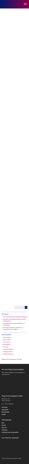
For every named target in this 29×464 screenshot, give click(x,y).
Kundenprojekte (22, 73)
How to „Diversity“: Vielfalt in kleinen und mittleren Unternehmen (14, 229)
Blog (3, 422)
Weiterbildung (6, 344)
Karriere (11, 189)
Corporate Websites (8, 349)
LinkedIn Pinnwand (8, 354)
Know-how (24, 244)
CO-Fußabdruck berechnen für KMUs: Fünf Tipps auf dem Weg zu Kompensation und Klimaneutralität (14, 115)
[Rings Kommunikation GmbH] (8, 4)
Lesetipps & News (8, 351)
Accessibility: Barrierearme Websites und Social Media (14, 324)
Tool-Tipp (5, 347)
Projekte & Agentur (13, 69)
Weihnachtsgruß (12, 75)
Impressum (4, 407)
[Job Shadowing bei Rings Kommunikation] (14, 267)
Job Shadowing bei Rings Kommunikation (11, 284)
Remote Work (5, 75)
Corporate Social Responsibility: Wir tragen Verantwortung (14, 320)
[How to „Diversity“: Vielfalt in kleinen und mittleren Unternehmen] (14, 212)
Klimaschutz (8, 73)
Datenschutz (5, 409)
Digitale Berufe (12, 298)
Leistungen (5, 430)
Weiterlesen (7, 79)
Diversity (21, 187)
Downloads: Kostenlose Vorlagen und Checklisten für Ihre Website (13, 328)
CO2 (5, 130)
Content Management (9, 296)
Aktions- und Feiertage (9, 243)
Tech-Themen (6, 342)
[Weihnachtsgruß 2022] (14, 39)
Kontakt (4, 414)
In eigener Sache (17, 244)
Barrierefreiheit (5, 412)
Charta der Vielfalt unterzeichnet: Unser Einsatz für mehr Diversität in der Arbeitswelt (14, 172)
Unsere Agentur (7, 337)
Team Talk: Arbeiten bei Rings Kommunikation (15, 316)
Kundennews (14, 73)
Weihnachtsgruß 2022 (9, 55)
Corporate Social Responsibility (11, 71)
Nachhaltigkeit (14, 132)
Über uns (4, 427)
